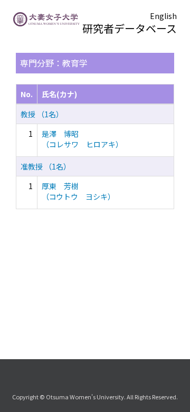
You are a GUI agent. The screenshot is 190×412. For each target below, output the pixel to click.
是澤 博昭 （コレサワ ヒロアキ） (82, 138)
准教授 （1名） (46, 166)
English (163, 16)
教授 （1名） (42, 114)
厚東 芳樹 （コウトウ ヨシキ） (78, 191)
